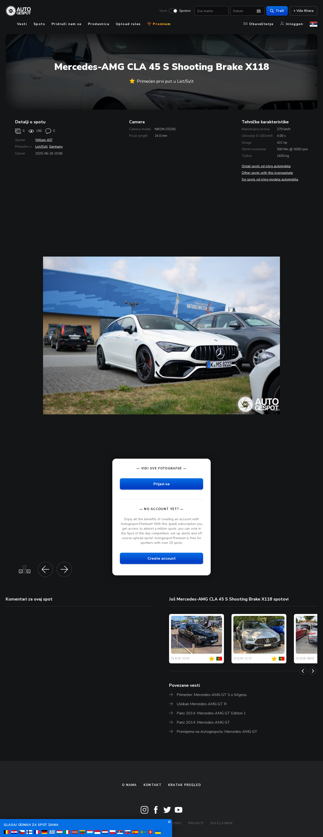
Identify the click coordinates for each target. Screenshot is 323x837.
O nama (129, 785)
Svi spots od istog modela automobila (270, 179)
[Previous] (303, 671)
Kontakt (153, 785)
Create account (162, 558)
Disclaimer (221, 823)
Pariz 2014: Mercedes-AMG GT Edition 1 (211, 713)
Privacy (196, 823)
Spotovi (185, 11)
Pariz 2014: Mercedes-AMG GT (203, 722)
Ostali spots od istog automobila (266, 166)
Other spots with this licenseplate (267, 173)
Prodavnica (98, 24)
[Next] (312, 671)
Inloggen (294, 24)
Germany (56, 146)
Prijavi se (161, 483)
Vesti (163, 11)
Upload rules (128, 24)
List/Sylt (41, 146)
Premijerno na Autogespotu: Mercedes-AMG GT (217, 731)
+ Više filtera (303, 11)
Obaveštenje (261, 24)
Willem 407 (43, 140)
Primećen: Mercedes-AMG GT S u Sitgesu (212, 694)
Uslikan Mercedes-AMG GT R (202, 704)
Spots (39, 24)
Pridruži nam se (66, 24)
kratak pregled (184, 785)
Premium (161, 24)
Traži (280, 11)
